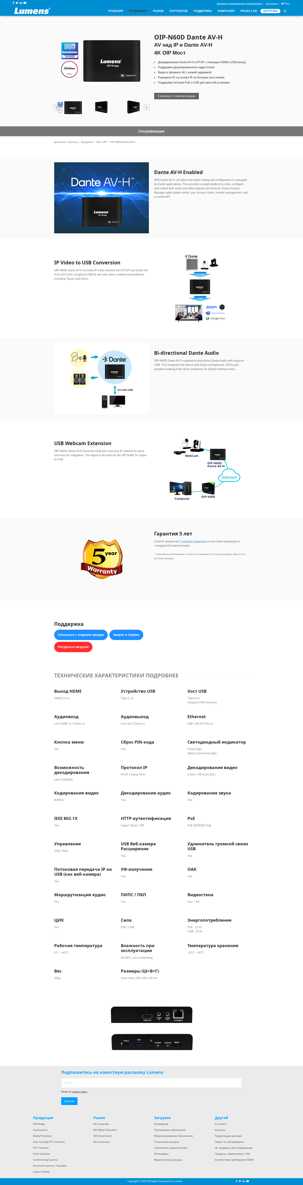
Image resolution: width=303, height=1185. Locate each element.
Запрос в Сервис (126, 635)
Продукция (138, 10)
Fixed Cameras (41, 1153)
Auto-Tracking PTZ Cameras (49, 1141)
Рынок (158, 10)
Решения (115, 10)
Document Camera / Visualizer (50, 1165)
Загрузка (270, 10)
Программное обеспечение (170, 1130)
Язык (287, 3)
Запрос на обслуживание (229, 1141)
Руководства (161, 1124)
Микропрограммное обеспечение (173, 1135)
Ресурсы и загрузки (73, 647)
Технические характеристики (170, 1147)
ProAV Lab (248, 10)
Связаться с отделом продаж (176, 96)
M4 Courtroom (101, 1141)
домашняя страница (66, 142)
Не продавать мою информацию (234, 1147)
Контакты (220, 1130)
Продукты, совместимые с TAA (232, 1153)
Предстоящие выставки (228, 1135)
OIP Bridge (39, 1124)
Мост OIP (101, 142)
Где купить (272, 3)
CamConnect (40, 1130)
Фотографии (161, 1153)
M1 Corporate (101, 1124)
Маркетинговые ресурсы (168, 1159)
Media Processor (42, 1135)
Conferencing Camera (45, 1159)
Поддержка (203, 10)
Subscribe (69, 1101)
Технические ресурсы (166, 1141)
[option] (101, 59)
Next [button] (147, 107)
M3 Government (102, 1135)
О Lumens (220, 1124)
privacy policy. (80, 1091)
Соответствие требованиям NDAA (234, 1159)
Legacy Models (41, 1171)
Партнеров (179, 10)
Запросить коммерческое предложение (239, 3)
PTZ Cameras (41, 1147)
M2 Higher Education (105, 1130)
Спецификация (151, 131)
